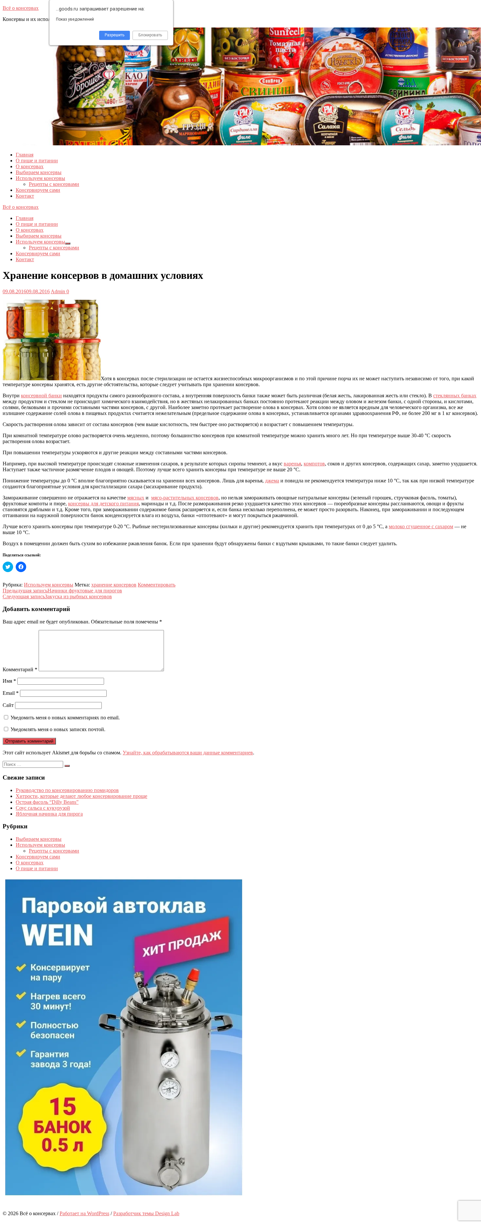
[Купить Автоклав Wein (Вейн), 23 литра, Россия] (124, 1196)
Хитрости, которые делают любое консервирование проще (81, 796)
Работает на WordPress (84, 1213)
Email (11, 693)
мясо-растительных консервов (185, 497)
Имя (9, 681)
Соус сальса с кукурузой (43, 808)
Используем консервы (40, 178)
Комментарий (20, 669)
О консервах (30, 166)
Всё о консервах (21, 8)
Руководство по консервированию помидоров (67, 790)
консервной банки (41, 395)
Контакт (25, 196)
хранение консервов (113, 584)
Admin (58, 291)
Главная (24, 154)
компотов (314, 463)
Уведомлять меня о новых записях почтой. (57, 729)
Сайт (8, 705)
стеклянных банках (454, 395)
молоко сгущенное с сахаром (421, 526)
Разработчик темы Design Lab (146, 1213)
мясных (135, 497)
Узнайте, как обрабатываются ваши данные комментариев (188, 752)
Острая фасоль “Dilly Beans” (47, 802)
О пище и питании (37, 160)
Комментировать (156, 584)
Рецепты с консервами (54, 184)
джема (272, 480)
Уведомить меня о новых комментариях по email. (65, 717)
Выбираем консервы (39, 172)
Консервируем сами (38, 190)
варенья (292, 463)
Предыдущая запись (62, 590)
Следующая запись (57, 596)
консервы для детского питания (103, 503)
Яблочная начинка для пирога (49, 814)
